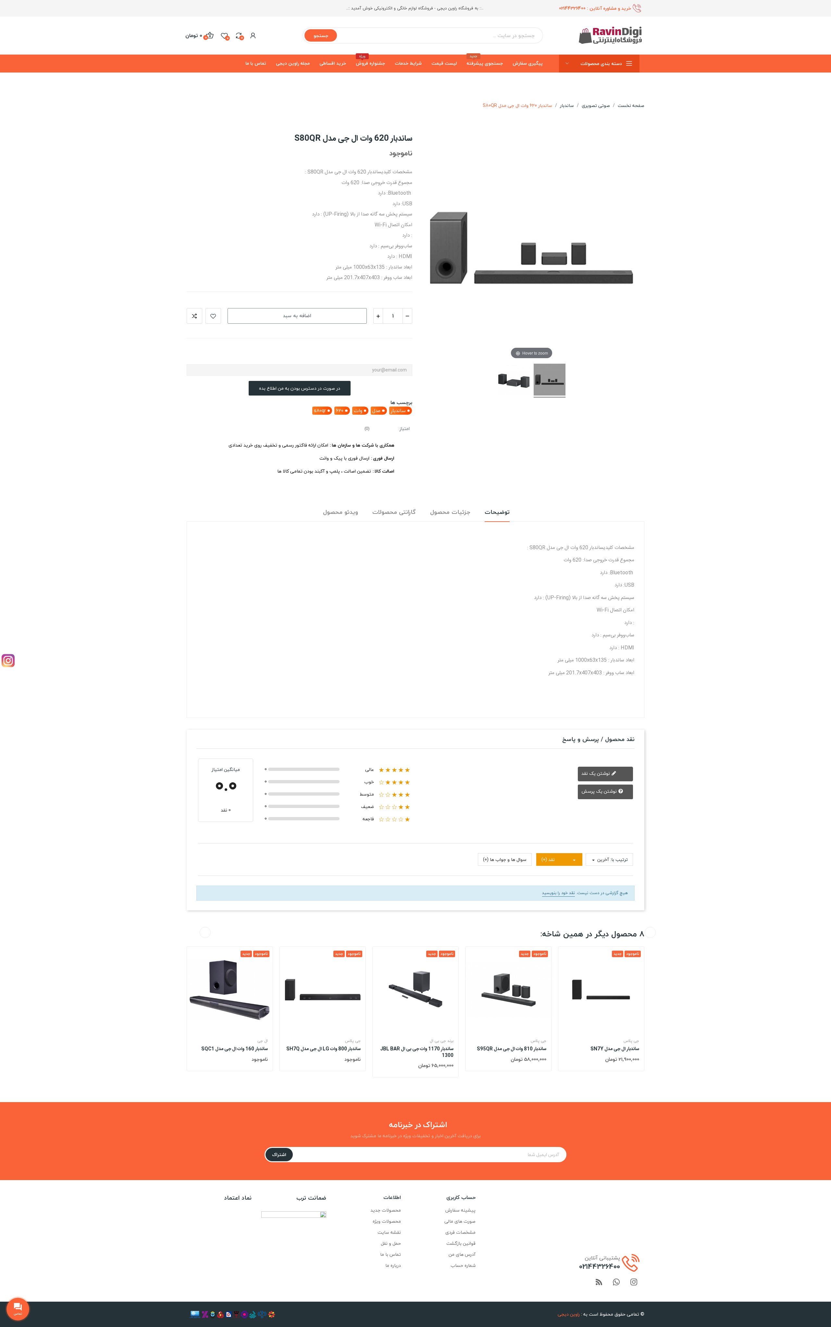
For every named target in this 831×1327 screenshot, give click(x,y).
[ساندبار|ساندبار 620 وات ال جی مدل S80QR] (549, 380)
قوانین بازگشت (461, 1243)
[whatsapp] (616, 1282)
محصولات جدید (385, 1210)
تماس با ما (390, 1254)
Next (650, 932)
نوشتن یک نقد (596, 773)
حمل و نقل (391, 1243)
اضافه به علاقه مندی (213, 316)
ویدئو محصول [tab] (340, 512)
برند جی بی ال (441, 1041)
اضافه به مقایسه (194, 316)
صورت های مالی (460, 1221)
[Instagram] (8, 661)
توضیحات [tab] (497, 512)
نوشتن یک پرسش (599, 791)
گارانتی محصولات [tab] (394, 512)
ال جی (262, 1041)
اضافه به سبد (297, 315)
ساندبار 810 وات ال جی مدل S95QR (511, 1049)
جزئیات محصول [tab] (450, 512)
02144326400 (572, 8)
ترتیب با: (619, 859)
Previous (205, 932)
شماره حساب (463, 1265)
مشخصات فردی (460, 1232)
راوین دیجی (569, 1314)
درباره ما (393, 1265)
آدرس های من (462, 1254)
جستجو (321, 36)
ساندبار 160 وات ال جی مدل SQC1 (234, 1049)
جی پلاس (353, 1041)
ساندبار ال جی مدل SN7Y (614, 1049)
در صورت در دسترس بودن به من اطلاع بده (299, 388)
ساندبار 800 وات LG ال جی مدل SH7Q (323, 1049)
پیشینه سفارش (460, 1210)
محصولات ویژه (387, 1221)
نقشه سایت (389, 1232)
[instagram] (634, 1282)
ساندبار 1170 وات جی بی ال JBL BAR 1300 (416, 1052)
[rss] (599, 1282)
